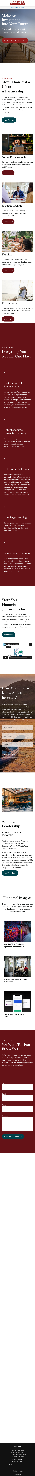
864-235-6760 (20, 1450)
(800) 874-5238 (20, 1454)
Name (4, 1083)
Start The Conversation (13, 1136)
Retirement (17, 1474)
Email (4, 1094)
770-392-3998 (19, 1452)
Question (5, 1116)
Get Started (9, 634)
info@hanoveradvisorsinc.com (17, 1465)
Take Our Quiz (9, 755)
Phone (4, 1105)
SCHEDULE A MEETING (15, 40)
